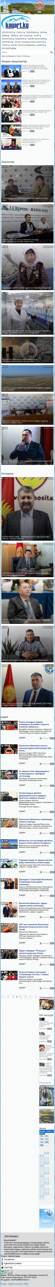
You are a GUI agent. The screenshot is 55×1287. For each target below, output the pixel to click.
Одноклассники (12, 1263)
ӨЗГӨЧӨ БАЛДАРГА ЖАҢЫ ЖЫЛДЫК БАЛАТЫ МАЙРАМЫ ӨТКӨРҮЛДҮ (36, 111)
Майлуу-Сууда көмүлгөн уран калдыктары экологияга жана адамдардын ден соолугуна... (46, 1068)
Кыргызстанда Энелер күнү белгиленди (45, 1037)
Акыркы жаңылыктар (14, 61)
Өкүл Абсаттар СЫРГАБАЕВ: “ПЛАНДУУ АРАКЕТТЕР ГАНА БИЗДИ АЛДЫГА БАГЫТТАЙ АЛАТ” (26, 704)
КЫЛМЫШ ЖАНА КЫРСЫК (33, 42)
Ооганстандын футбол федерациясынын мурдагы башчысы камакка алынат (32, 795)
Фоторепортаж (45, 1083)
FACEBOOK (9, 1259)
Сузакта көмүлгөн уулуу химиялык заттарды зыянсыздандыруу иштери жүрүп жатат (20, 240)
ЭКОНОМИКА (31, 32)
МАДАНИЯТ (20, 39)
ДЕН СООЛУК (25, 36)
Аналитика (7, 161)
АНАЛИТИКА (7, 39)
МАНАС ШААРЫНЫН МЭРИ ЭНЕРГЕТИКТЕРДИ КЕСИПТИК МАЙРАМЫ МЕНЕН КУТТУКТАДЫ (35, 67)
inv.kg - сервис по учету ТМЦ (14, 1284)
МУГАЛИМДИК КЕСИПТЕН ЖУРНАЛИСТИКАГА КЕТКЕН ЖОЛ (25, 199)
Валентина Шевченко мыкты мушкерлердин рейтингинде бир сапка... (35, 748)
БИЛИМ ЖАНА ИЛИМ (36, 39)
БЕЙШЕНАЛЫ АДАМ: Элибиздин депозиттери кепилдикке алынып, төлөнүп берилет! (26, 538)
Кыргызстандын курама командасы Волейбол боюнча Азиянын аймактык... (34, 724)
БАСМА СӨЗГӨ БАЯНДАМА (22, 45)
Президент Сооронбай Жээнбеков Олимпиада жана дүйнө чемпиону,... (35, 881)
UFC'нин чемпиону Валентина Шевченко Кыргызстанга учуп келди (33, 926)
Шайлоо (41, 45)
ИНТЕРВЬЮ (7, 42)
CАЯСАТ (19, 32)
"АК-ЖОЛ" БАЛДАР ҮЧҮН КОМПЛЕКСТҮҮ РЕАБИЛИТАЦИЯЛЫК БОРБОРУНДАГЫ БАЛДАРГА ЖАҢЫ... (37, 97)
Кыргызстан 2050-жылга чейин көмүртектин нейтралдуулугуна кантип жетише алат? (19, 360)
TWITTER (8, 1268)
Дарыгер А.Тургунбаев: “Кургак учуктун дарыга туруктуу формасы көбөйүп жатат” (25, 422)
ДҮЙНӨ (5, 36)
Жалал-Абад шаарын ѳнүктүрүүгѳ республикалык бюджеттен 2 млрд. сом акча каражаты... (27, 462)
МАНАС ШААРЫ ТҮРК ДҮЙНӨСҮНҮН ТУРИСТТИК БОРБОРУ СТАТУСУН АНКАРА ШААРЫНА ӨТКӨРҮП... (36, 81)
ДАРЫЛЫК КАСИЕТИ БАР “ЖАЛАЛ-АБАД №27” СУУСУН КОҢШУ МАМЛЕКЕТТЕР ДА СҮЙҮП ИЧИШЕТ (25, 332)
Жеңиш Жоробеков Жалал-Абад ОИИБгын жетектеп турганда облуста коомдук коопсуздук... (46, 1051)
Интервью (7, 473)
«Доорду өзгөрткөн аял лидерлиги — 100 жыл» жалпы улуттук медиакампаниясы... (36, 140)
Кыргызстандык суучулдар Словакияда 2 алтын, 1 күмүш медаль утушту (34, 974)
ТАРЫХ (5, 45)
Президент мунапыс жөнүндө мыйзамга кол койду (46, 1024)
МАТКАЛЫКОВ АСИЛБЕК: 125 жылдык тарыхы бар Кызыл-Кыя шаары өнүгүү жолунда (26, 574)
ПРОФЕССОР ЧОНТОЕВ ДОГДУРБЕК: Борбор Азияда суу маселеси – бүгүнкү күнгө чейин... (26, 621)
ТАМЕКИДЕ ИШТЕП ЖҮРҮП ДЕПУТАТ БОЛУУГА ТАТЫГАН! (26, 288)
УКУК (17, 42)
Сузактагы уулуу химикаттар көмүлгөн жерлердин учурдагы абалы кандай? (26, 389)
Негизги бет (8, 32)
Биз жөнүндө (8, 48)
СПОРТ (37, 36)
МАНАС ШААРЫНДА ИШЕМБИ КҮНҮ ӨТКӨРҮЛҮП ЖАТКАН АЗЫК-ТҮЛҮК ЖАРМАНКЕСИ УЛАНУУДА (36, 126)
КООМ (42, 32)
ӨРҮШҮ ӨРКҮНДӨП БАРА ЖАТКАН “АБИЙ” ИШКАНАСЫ (25, 660)
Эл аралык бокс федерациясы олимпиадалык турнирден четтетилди (34, 773)
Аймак (14, 36)
